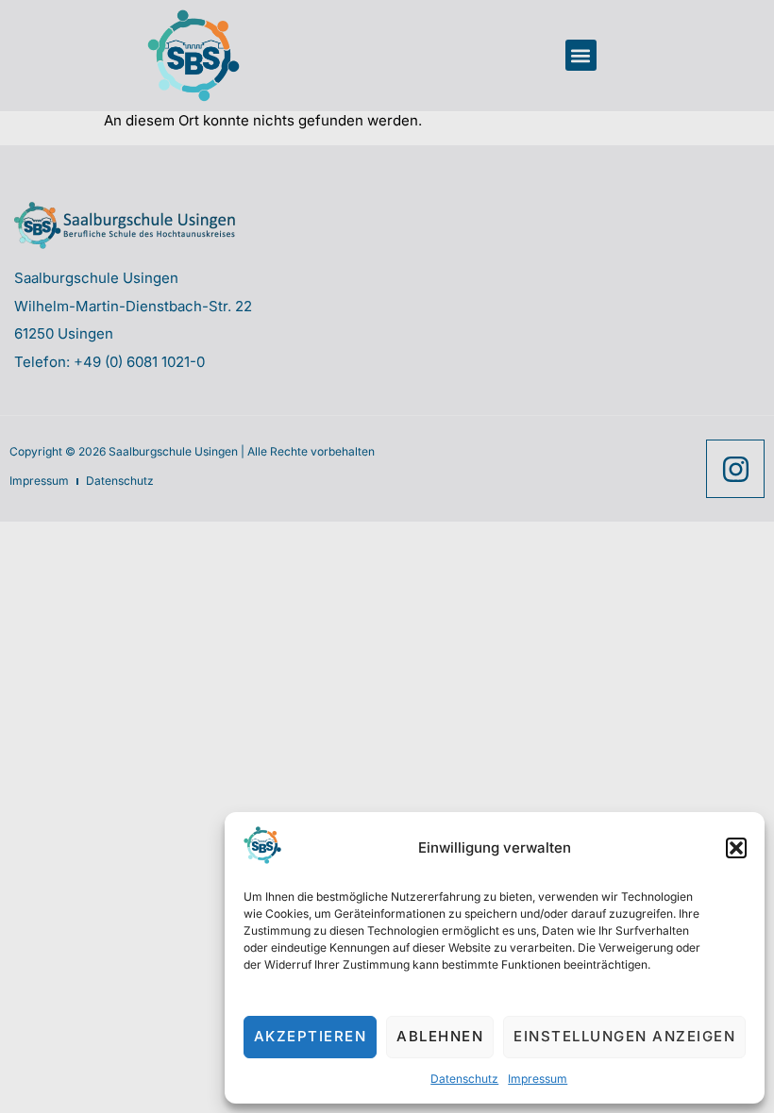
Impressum (537, 1078)
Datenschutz (464, 1078)
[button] (736, 848)
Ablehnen (439, 1036)
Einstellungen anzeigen (624, 1036)
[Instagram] (735, 469)
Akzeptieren (310, 1036)
